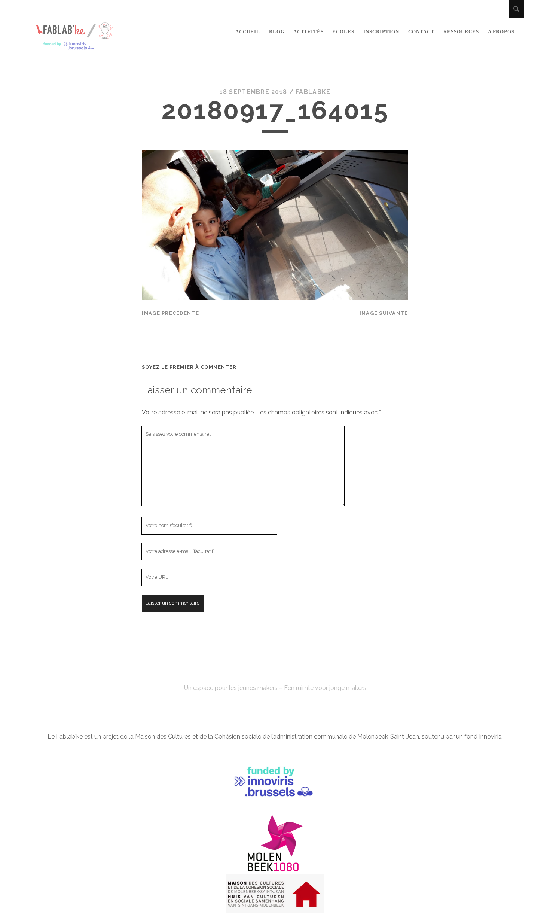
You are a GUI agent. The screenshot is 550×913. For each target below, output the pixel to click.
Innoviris (490, 736)
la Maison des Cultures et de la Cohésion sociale (195, 736)
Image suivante (384, 313)
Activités (308, 31)
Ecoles (343, 31)
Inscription (381, 31)
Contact (421, 31)
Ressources (461, 31)
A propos (501, 31)
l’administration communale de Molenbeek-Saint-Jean (345, 736)
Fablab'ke (275, 674)
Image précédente (170, 313)
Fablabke (313, 91)
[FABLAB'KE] (74, 46)
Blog (277, 31)
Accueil (247, 31)
